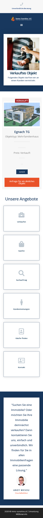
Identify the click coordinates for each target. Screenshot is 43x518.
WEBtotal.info (21, 514)
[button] (21, 25)
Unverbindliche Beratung (21, 8)
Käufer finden (21, 338)
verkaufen (21, 222)
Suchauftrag (21, 280)
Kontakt (21, 367)
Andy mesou (21, 490)
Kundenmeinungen (21, 309)
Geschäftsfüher (21, 493)
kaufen (22, 251)
